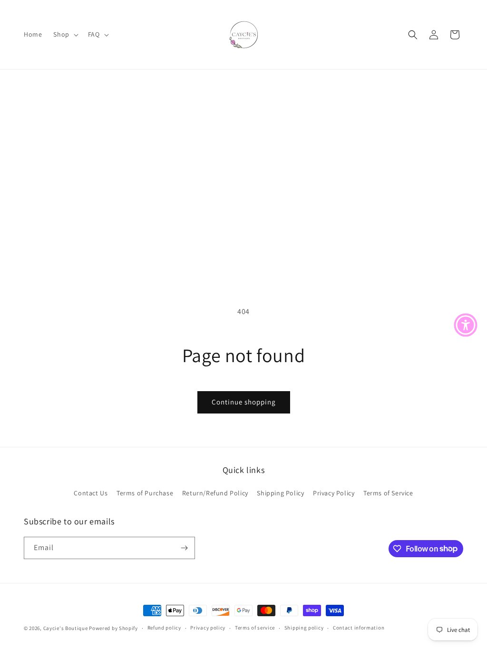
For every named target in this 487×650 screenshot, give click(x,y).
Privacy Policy (333, 493)
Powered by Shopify (113, 628)
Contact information (358, 627)
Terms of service (255, 627)
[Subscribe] (184, 548)
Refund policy (164, 627)
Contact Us (90, 493)
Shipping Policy (280, 493)
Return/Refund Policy (215, 493)
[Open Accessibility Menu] (465, 325)
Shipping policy (304, 627)
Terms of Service (388, 493)
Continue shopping (244, 401)
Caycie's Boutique (66, 628)
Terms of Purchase (145, 493)
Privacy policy (207, 627)
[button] (65, 34)
